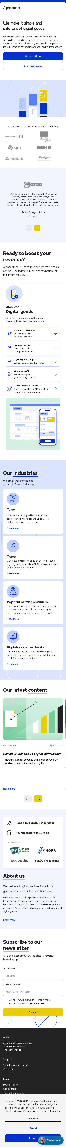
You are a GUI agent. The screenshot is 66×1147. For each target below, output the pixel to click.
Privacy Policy (30, 1111)
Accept (33, 1138)
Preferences (33, 1118)
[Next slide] (37, 228)
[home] (11, 8)
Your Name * (10, 968)
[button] (59, 8)
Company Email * (12, 984)
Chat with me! (54, 1140)
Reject (33, 1128)
